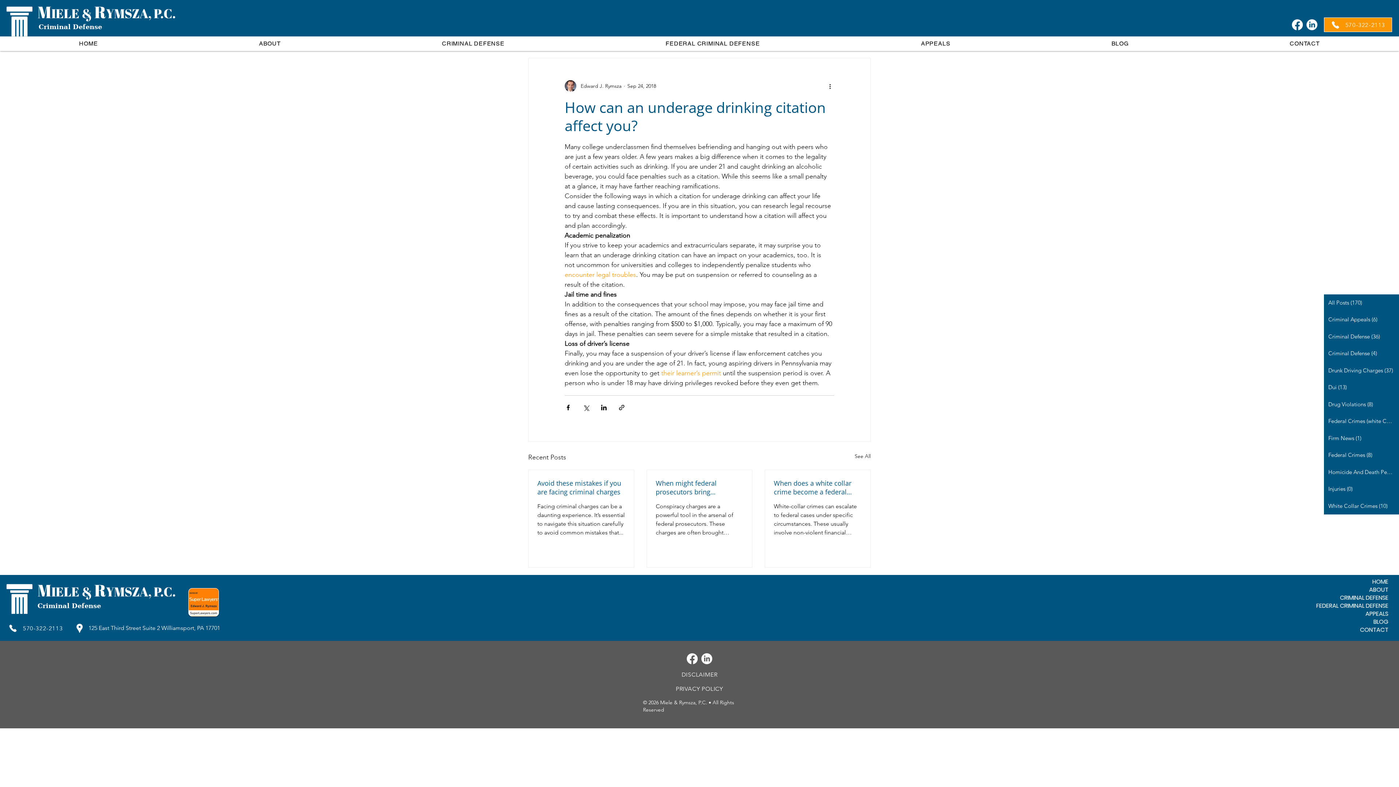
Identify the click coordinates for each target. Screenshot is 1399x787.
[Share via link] (621, 407)
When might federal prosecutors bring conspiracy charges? (687, 487)
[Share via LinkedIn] (603, 407)
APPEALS (1376, 614)
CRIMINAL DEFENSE (1364, 598)
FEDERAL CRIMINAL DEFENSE (1352, 606)
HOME (1380, 582)
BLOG (1380, 622)
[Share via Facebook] (568, 407)
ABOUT (1378, 590)
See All (863, 456)
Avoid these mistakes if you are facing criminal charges (579, 487)
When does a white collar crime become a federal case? (812, 487)
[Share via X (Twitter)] (586, 407)
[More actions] (830, 86)
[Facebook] (1297, 24)
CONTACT (1374, 630)
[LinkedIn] (1311, 24)
